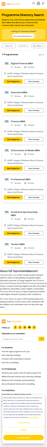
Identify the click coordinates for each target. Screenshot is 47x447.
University (22, 46)
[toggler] (43, 3)
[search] (33, 4)
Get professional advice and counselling (18, 384)
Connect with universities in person (16, 359)
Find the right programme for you (16, 351)
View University (33, 81)
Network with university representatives (18, 380)
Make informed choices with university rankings (21, 376)
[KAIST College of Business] (6, 63)
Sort (40, 55)
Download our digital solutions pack (16, 394)
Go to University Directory (22, 36)
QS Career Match (7, 299)
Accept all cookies (23, 438)
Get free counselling (10, 362)
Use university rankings (11, 355)
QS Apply (16, 291)
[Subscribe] (41, 339)
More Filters (37, 46)
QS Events (4, 291)
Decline (23, 430)
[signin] (38, 3)
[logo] (11, 3)
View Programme (13, 81)
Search (8, 46)
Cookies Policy (34, 417)
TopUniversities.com (8, 275)
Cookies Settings (23, 422)
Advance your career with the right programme (21, 373)
